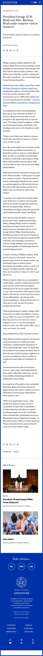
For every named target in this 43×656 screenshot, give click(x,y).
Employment (11, 625)
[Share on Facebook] (4, 50)
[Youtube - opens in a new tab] (10, 642)
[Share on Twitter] (7, 50)
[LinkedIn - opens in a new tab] (21, 642)
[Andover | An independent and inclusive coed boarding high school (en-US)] (9, 2)
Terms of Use (28, 631)
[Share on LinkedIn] (10, 50)
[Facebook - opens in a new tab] (21, 640)
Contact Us (28, 625)
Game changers (8, 539)
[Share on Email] (14, 50)
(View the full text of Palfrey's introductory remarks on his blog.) (21, 103)
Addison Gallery (11, 631)
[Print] (17, 50)
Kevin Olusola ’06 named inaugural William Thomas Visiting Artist (18, 501)
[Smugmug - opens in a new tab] (32, 642)
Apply (22, 566)
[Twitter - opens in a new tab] (32, 640)
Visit (11, 566)
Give (31, 566)
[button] (34, 2)
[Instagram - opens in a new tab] (10, 640)
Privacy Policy (28, 628)
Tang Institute (11, 628)
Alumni (16, 452)
